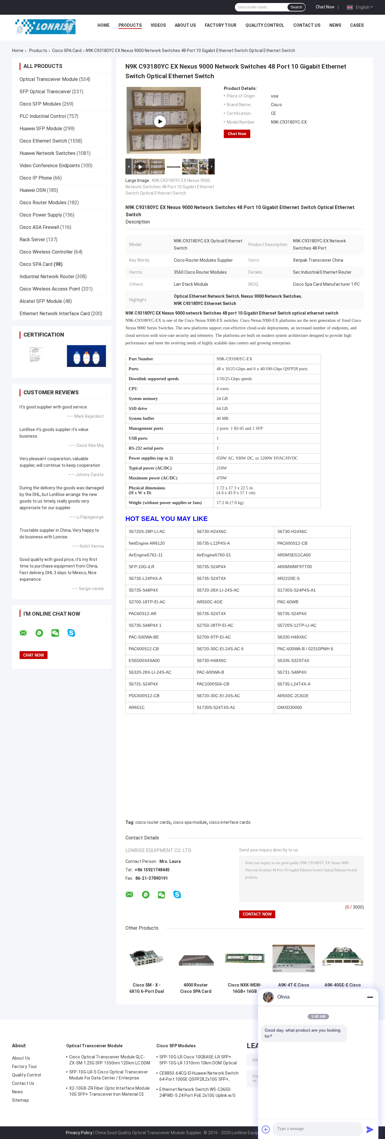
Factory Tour (220, 25)
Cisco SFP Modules (40, 104)
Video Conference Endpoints (50, 165)
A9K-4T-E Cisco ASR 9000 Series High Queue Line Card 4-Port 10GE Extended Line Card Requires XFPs (293, 988)
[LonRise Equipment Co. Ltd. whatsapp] (43, 633)
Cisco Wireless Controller (46, 252)
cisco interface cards (230, 822)
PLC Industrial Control (43, 116)
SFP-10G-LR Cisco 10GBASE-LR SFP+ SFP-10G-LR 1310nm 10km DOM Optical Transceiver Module (198, 1060)
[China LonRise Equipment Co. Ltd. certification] (37, 356)
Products (130, 25)
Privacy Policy (79, 1132)
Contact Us (306, 25)
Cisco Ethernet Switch (43, 141)
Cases (357, 25)
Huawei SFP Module (41, 128)
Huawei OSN (33, 190)
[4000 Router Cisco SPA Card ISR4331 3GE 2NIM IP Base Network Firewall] (195, 958)
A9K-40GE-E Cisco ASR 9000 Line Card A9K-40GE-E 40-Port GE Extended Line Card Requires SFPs (343, 988)
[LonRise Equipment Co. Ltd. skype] (75, 633)
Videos (158, 25)
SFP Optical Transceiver (45, 91)
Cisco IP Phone (36, 178)
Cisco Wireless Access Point (50, 289)
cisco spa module (190, 822)
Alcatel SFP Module (41, 301)
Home (103, 25)
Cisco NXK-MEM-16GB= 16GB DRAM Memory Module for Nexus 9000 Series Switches (245, 988)
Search (296, 7)
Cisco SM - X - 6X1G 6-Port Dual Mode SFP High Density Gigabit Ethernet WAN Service (146, 988)
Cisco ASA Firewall (39, 227)
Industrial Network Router (47, 276)
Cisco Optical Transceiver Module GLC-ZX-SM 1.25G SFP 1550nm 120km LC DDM (109, 1059)
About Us (185, 25)
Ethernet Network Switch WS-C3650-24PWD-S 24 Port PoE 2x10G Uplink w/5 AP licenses (197, 1093)
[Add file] (266, 1129)
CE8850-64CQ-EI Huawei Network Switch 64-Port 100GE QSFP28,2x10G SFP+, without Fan (199, 1077)
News (335, 25)
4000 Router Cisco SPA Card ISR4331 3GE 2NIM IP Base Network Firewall (196, 988)
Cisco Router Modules (43, 202)
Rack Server (32, 239)
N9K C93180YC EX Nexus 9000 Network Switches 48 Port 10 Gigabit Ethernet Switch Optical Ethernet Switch (169, 186)
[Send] (370, 1129)
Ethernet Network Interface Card (55, 313)
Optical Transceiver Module (49, 79)
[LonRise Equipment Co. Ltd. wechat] (58, 633)
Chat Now (325, 7)
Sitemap (20, 1100)
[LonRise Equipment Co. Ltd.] (45, 27)
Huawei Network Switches (47, 153)
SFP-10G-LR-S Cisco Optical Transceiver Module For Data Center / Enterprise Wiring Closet (108, 1076)
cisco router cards (153, 822)
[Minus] (370, 997)
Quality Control (264, 25)
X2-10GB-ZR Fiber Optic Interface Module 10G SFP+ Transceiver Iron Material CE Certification (109, 1092)
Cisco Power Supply (41, 215)
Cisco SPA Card (67, 50)
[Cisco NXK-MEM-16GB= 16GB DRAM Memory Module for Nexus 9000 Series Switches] (244, 958)
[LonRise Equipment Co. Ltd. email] (27, 633)
